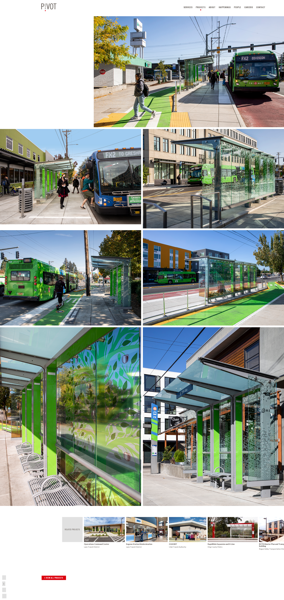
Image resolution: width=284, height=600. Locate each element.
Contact (260, 7)
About (212, 7)
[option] (104, 532)
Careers (248, 7)
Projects (200, 7)
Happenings (225, 7)
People (237, 7)
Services (188, 7)
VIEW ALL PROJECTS (54, 577)
